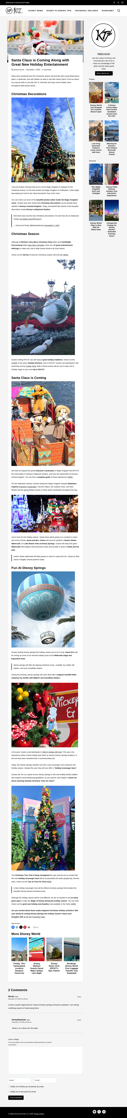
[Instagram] (122, 2)
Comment (12, 1045)
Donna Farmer (19, 70)
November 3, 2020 (52, 225)
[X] (118, 2)
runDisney (108, 11)
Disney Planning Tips (59, 11)
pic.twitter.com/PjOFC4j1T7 (31, 219)
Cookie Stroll (31, 366)
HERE (13, 203)
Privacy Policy (39, 1114)
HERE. (66, 255)
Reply (79, 997)
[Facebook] (114, 2)
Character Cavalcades (28, 487)
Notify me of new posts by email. (23, 1092)
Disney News (35, 11)
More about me (103, 73)
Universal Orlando (86, 11)
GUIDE (14, 363)
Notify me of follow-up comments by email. (27, 1087)
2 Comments (46, 70)
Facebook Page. (38, 917)
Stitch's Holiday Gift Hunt (52, 752)
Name (12, 1080)
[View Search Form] (118, 10)
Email (37, 1080)
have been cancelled (36, 245)
